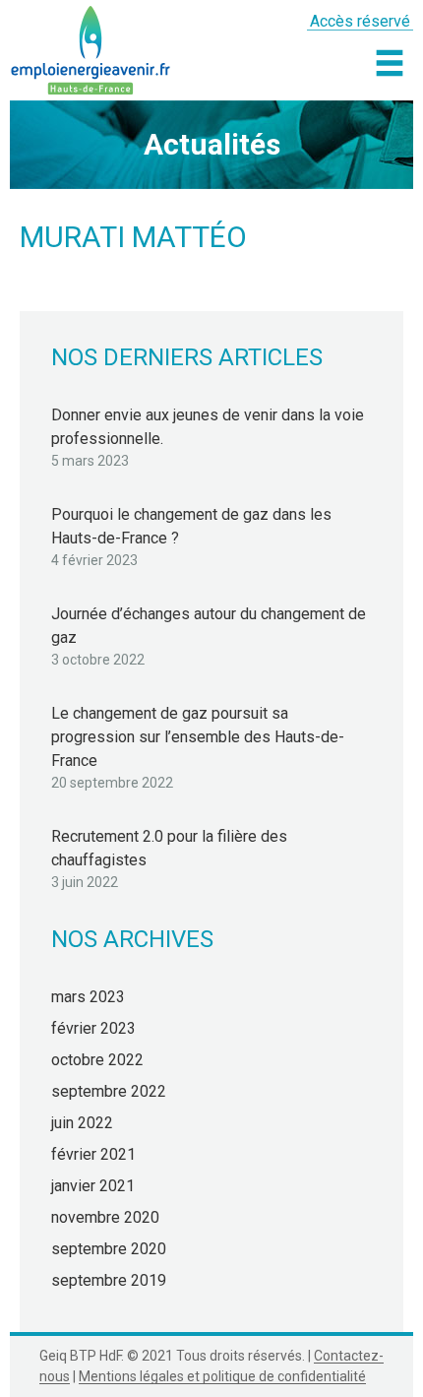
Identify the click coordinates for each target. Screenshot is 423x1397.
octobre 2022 (97, 1059)
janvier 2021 (93, 1185)
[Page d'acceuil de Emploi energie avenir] (91, 47)
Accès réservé (360, 21)
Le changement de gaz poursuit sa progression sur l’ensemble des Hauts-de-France (197, 737)
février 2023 (93, 1028)
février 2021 (93, 1154)
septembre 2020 (108, 1248)
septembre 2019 (108, 1280)
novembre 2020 (105, 1217)
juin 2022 (82, 1122)
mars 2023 (88, 996)
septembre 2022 (108, 1091)
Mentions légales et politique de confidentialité (222, 1376)
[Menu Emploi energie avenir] (389, 63)
